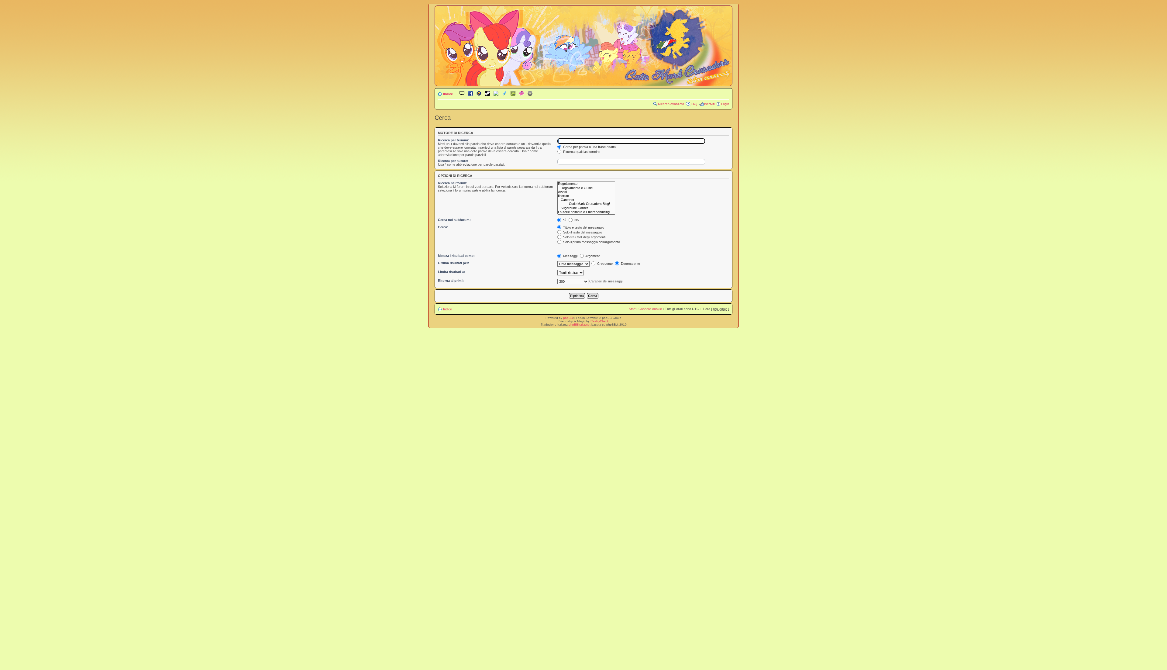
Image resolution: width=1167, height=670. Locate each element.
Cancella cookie (650, 309)
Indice (448, 94)
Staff (632, 309)
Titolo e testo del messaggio (583, 227)
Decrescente (630, 263)
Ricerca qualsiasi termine (581, 152)
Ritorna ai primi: (451, 280)
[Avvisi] (586, 192)
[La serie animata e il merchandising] (586, 212)
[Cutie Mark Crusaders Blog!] (586, 204)
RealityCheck (599, 321)
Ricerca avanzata (671, 104)
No (576, 220)
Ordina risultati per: (453, 263)
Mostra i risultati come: (456, 255)
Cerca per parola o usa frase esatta (589, 147)
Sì (564, 220)
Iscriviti (709, 104)
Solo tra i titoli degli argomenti (583, 237)
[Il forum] (586, 196)
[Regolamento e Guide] (586, 188)
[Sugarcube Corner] (586, 208)
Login (725, 104)
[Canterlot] (586, 200)
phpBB (568, 317)
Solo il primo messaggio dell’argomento (591, 242)
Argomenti (592, 256)
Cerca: (443, 227)
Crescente (604, 263)
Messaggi (569, 256)
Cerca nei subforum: (454, 220)
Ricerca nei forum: (452, 183)
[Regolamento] (586, 184)
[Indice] (583, 82)
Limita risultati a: (451, 272)
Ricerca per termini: (453, 140)
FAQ (694, 104)
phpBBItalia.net (579, 324)
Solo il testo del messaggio (582, 232)
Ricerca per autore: (453, 161)
